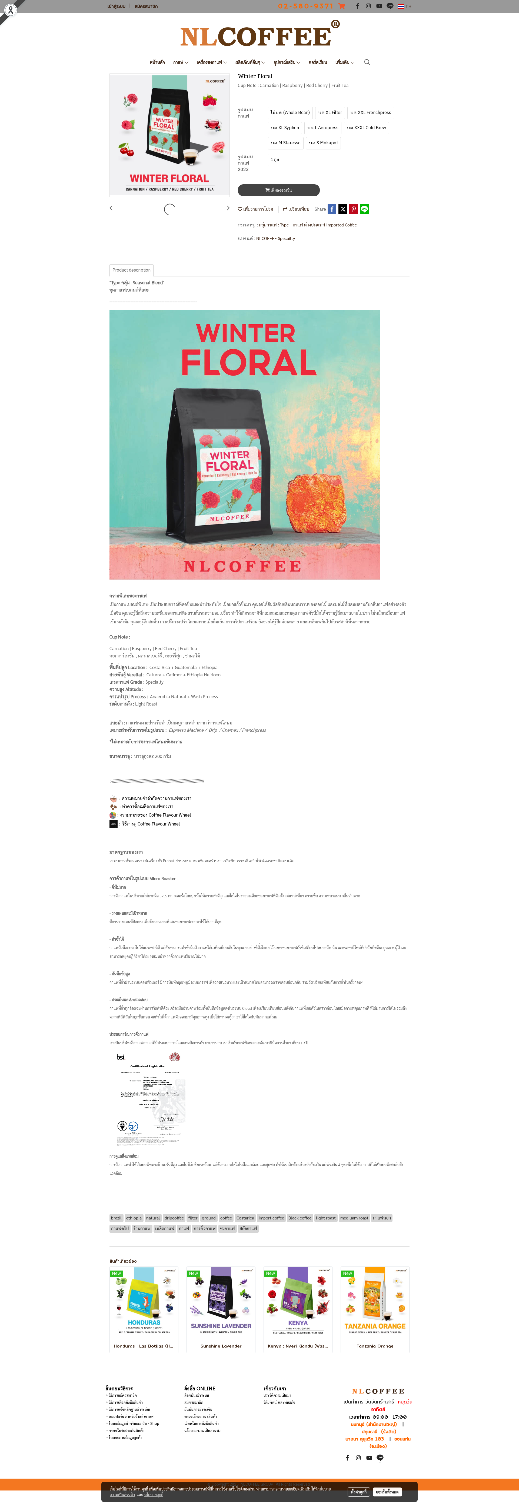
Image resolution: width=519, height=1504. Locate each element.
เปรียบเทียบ (298, 209)
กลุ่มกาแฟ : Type (274, 225)
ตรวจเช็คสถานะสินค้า (200, 1416)
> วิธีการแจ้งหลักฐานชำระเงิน (127, 1409)
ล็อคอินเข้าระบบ (196, 1395)
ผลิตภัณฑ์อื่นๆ (248, 62)
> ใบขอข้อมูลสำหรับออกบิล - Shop (132, 1423)
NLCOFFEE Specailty (275, 238)
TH (407, 6)
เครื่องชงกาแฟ (210, 62)
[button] (367, 62)
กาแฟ (179, 62)
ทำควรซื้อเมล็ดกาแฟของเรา (147, 806)
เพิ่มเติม (343, 62)
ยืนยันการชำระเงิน (198, 1409)
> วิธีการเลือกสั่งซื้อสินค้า (124, 1402)
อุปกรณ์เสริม (285, 62)
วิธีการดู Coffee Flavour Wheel (151, 824)
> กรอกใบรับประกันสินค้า (124, 1430)
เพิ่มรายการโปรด (257, 209)
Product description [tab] (131, 270)
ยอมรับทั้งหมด (387, 1491)
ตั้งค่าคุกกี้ (359, 1491)
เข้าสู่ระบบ (116, 6)
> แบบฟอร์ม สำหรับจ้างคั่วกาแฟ (129, 1416)
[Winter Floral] (169, 136)
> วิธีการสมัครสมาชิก (121, 1395)
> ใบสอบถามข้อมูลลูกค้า (123, 1437)
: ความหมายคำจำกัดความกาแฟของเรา (154, 798)
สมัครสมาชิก (146, 6)
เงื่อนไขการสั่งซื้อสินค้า (201, 1423)
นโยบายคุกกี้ (153, 1494)
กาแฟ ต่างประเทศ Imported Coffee (325, 225)
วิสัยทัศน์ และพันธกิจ (279, 1402)
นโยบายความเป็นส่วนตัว (202, 1430)
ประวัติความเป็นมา (277, 1395)
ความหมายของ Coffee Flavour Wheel (155, 815)
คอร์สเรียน (318, 62)
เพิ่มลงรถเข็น (281, 190)
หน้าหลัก (157, 62)
